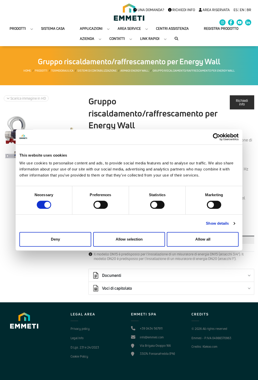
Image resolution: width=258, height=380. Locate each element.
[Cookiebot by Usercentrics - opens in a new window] (217, 137)
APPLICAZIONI (91, 28)
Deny (55, 239)
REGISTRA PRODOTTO (221, 28)
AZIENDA (87, 38)
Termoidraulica (62, 70)
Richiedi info (183, 10)
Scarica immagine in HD (28, 98)
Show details (217, 223)
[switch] (100, 205)
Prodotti (41, 70)
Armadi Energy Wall (134, 70)
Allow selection (129, 239)
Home (27, 70)
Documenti (111, 275)
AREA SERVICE (129, 28)
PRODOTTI (18, 28)
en (242, 10)
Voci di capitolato (117, 288)
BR (249, 10)
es (236, 10)
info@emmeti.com (152, 337)
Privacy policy (80, 329)
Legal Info (77, 338)
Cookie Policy (79, 356)
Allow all (202, 239)
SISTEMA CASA (53, 28)
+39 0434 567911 (151, 328)
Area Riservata (216, 10)
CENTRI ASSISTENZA (172, 28)
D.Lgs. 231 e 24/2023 (85, 347)
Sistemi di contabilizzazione (97, 70)
